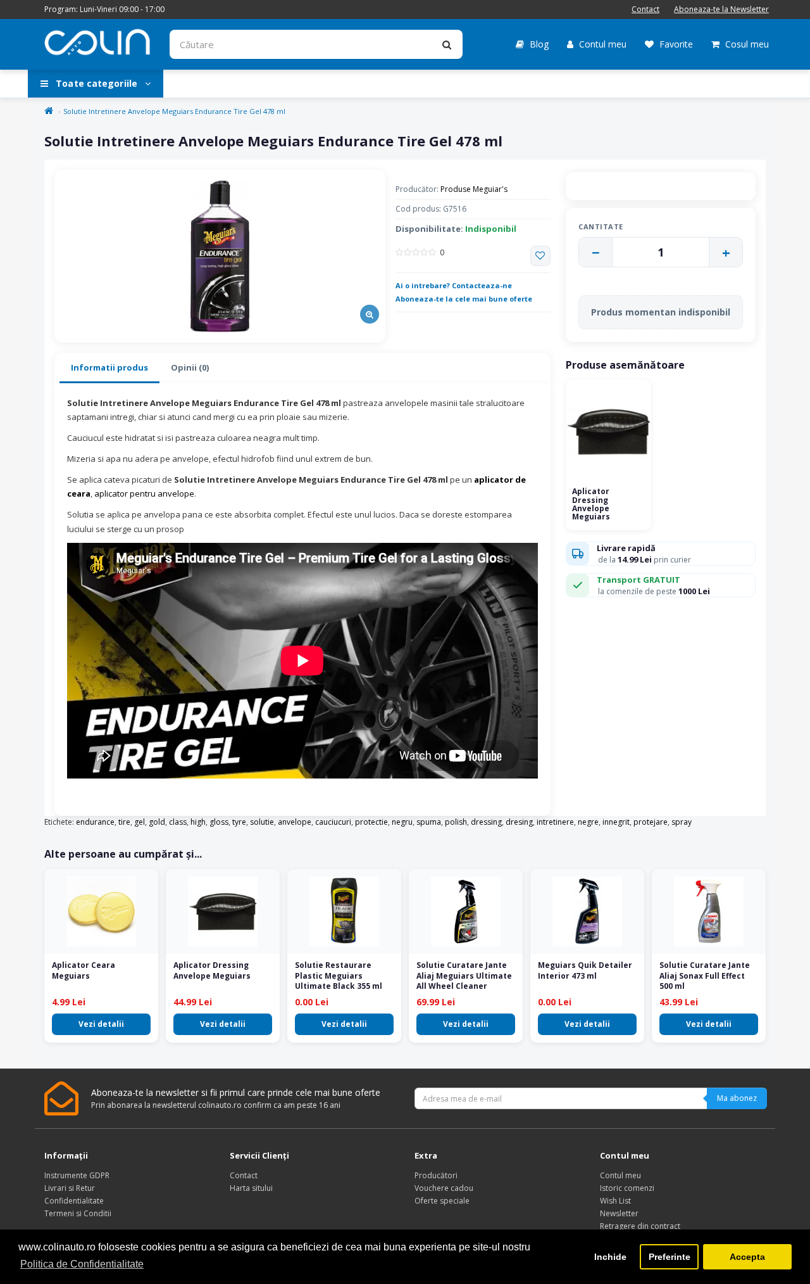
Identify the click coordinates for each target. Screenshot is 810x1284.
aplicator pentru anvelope (144, 493)
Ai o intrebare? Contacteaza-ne (454, 285)
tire (124, 822)
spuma (428, 822)
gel (139, 822)
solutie (262, 822)
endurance (95, 822)
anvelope (294, 822)
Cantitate (600, 226)
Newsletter (619, 1213)
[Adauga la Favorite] (540, 256)
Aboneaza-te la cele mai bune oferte (464, 298)
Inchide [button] (610, 1257)
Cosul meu (746, 44)
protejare (650, 822)
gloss (218, 822)
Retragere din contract (640, 1226)
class (178, 822)
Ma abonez (737, 1098)
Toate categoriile (96, 83)
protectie (371, 822)
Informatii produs (109, 367)
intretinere (555, 822)
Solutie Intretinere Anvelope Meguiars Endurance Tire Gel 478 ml (174, 111)
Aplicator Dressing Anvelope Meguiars (591, 504)
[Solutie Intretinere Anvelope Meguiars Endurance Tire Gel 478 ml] (220, 256)
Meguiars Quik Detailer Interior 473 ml (585, 970)
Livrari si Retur (69, 1188)
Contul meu (601, 44)
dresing (519, 822)
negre (588, 822)
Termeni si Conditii (77, 1213)
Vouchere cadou (443, 1188)
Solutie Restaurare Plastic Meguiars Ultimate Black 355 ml (338, 976)
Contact (645, 9)
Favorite (675, 44)
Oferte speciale (442, 1200)
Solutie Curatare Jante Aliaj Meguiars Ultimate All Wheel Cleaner (464, 976)
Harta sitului (251, 1188)
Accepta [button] (747, 1257)
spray (681, 822)
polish (456, 822)
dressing (486, 822)
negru (402, 822)
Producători (436, 1175)
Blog (538, 44)
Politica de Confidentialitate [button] (82, 1264)
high (198, 822)
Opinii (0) (190, 367)
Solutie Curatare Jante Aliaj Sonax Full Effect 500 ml (704, 976)
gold (157, 822)
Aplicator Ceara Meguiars (83, 970)
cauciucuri (333, 822)
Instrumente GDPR (76, 1175)
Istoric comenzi (627, 1188)
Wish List (615, 1200)
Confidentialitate (74, 1200)
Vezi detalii (101, 1024)
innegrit (616, 822)
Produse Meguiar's (474, 189)
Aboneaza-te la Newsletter (721, 9)
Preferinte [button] (669, 1257)
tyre (239, 822)
